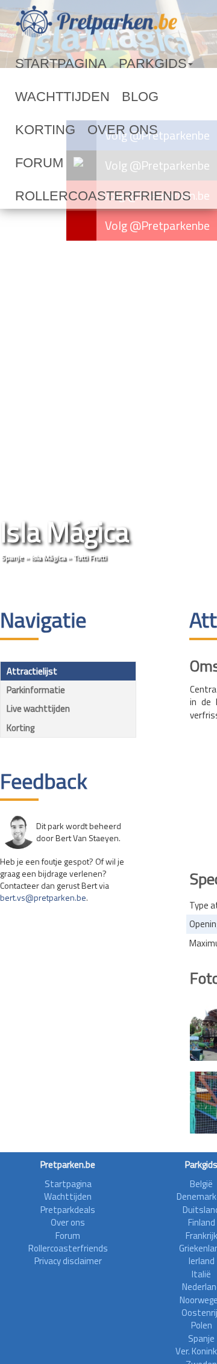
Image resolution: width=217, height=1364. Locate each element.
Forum (86, 130)
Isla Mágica (48, 557)
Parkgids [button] (111, 64)
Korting (146, 97)
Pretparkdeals (67, 1210)
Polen (201, 1325)
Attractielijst (32, 671)
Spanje (12, 557)
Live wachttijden (38, 708)
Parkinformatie (36, 690)
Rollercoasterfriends (71, 163)
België (201, 1184)
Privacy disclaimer (68, 1261)
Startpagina (46, 64)
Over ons (37, 130)
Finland (201, 1222)
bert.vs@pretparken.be (43, 897)
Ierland (202, 1261)
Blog (103, 97)
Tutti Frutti (90, 557)
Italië (201, 1274)
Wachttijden (47, 97)
